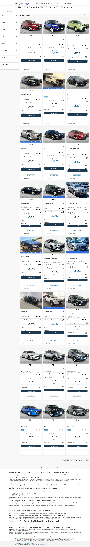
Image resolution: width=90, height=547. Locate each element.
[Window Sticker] (63, 47)
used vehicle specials (17, 517)
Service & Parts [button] (62, 3)
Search (84, 11)
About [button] (73, 3)
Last (80, 460)
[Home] (35, 3)
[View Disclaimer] (31, 47)
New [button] (37, 3)
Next (77, 460)
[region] (31, 57)
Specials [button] (56, 3)
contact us (52, 529)
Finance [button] (69, 3)
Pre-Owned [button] (42, 3)
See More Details (31, 60)
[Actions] (40, 39)
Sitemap (26, 543)
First (62, 460)
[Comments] (40, 47)
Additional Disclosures (33, 543)
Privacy (28, 543)
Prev (66, 460)
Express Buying (49, 3)
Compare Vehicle (26, 69)
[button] (41, 26)
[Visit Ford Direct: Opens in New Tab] (44, 544)
